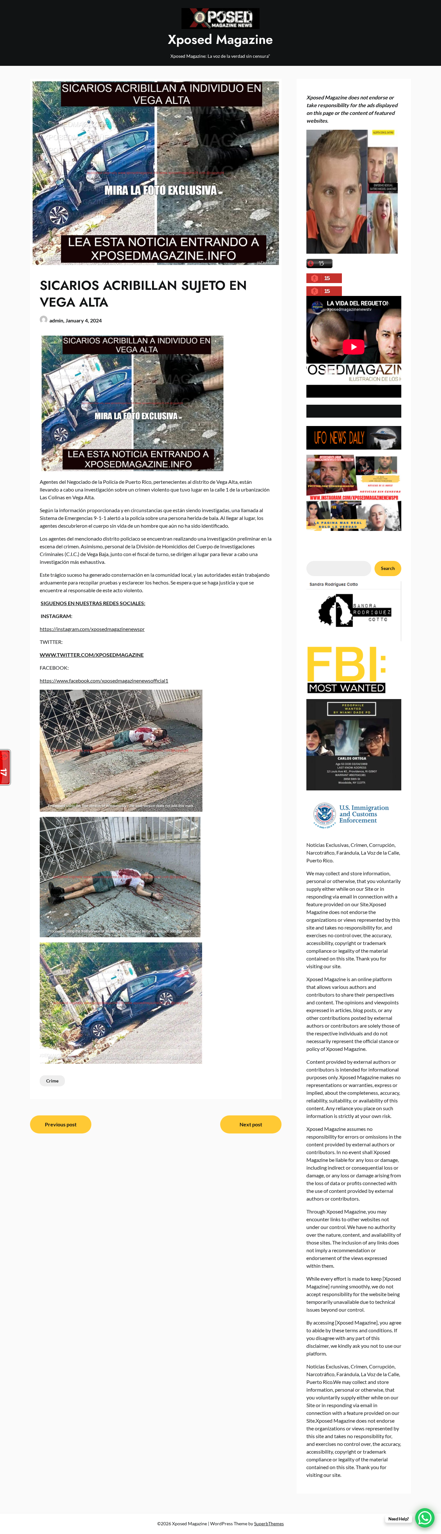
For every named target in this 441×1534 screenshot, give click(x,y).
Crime (52, 1080)
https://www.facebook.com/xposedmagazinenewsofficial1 (104, 680)
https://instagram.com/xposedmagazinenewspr (92, 629)
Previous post (61, 1124)
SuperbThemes (269, 1523)
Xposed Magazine (220, 39)
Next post (251, 1124)
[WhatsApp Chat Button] (425, 1518)
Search (388, 568)
